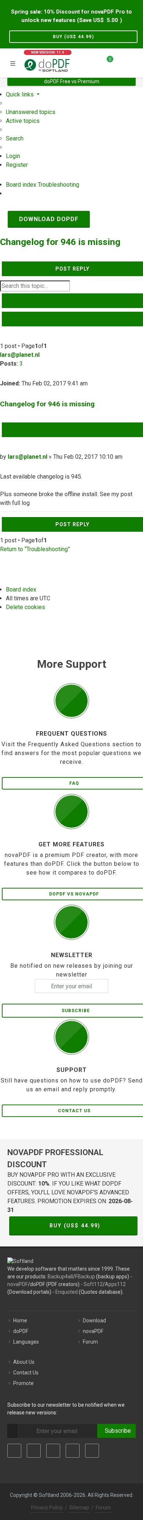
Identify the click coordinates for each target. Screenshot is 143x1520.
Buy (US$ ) (73, 36)
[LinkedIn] (53, 1451)
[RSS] (92, 1451)
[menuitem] (30, 112)
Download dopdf (48, 219)
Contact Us (25, 1373)
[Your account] (121, 62)
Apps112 (115, 1284)
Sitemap (79, 1507)
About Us (23, 1362)
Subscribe (116, 1430)
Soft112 (93, 1284)
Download (94, 1320)
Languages (26, 1342)
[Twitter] (34, 1451)
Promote (23, 1383)
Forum (90, 1342)
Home (20, 1320)
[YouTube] (73, 1451)
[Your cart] (105, 62)
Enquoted (66, 1292)
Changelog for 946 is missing (60, 242)
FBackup (85, 1276)
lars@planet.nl (20, 354)
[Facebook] (14, 1451)
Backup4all (60, 1276)
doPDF (20, 1331)
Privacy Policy (47, 1507)
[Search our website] (135, 62)
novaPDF (17, 1284)
